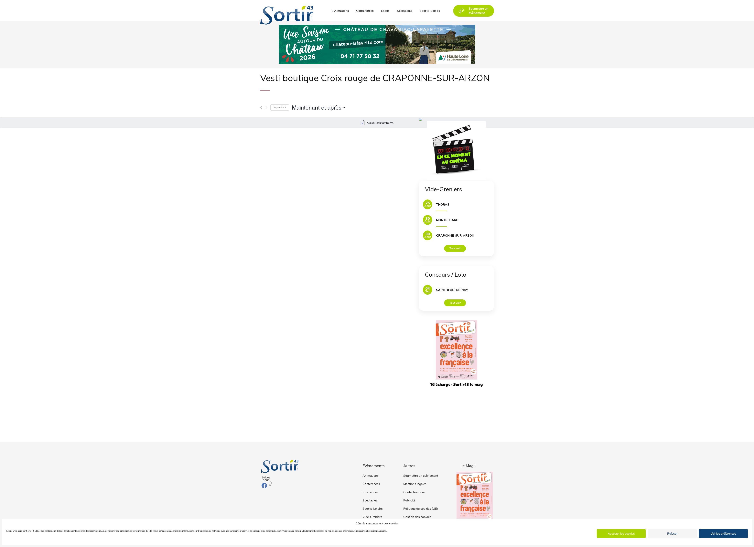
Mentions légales (414, 484)
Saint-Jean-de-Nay (452, 290)
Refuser (672, 533)
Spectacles (404, 11)
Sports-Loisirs (430, 11)
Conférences (365, 11)
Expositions (370, 492)
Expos (385, 11)
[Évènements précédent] (261, 107)
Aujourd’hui (280, 107)
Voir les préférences (723, 533)
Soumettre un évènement (420, 476)
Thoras (442, 204)
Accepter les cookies (621, 533)
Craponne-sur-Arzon (455, 235)
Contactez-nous (414, 492)
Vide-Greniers (372, 517)
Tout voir (455, 248)
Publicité (409, 500)
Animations (340, 11)
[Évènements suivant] (266, 107)
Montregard (447, 220)
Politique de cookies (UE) (420, 509)
